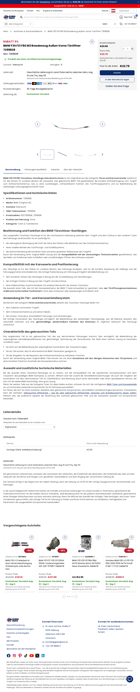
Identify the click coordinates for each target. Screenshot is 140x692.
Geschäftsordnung (16, 625)
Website (105, 11)
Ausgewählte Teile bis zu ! (69, 5)
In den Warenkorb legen (117, 79)
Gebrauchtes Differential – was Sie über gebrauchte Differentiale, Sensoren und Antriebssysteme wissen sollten (80, 393)
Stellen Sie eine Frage (117, 86)
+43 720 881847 (53, 646)
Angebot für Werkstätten (53, 11)
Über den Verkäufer (73, 169)
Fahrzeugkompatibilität (36, 169)
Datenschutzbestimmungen (20, 629)
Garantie (55, 169)
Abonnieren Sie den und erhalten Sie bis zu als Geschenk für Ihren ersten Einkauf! (69, 2)
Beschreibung (12, 169)
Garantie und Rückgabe (13, 11)
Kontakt (30, 11)
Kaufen (117, 72)
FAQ (38, 11)
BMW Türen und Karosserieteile (122, 384)
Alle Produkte (13, 641)
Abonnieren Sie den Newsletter (21, 648)
